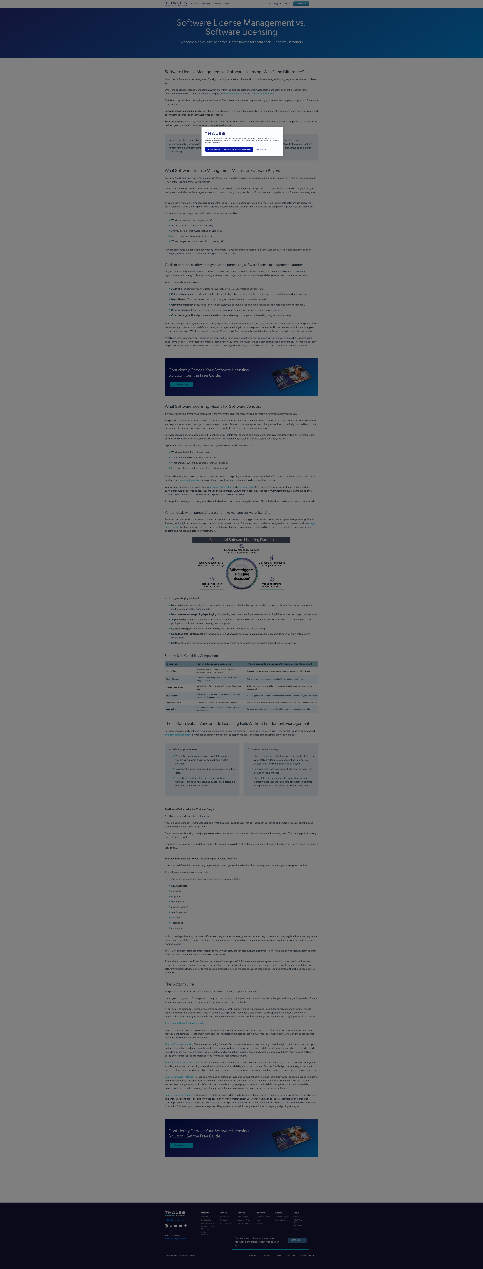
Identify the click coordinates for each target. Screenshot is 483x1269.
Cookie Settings (260, 149)
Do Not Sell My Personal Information (237, 149)
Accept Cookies (214, 149)
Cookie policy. (216, 142)
